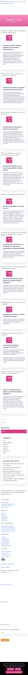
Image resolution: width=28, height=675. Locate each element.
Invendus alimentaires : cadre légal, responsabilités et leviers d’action (13, 168)
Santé (4, 453)
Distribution (6, 446)
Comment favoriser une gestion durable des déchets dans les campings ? (13, 280)
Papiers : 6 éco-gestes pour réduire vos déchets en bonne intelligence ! (12, 391)
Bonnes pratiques (7, 442)
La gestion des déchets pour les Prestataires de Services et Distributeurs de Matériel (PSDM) (13, 246)
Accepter (10, 669)
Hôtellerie (5, 448)
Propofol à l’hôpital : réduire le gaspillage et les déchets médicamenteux (12, 47)
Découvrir (5, 444)
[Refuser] (26, 668)
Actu (4, 440)
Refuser (18, 669)
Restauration (6, 451)
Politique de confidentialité (14, 672)
